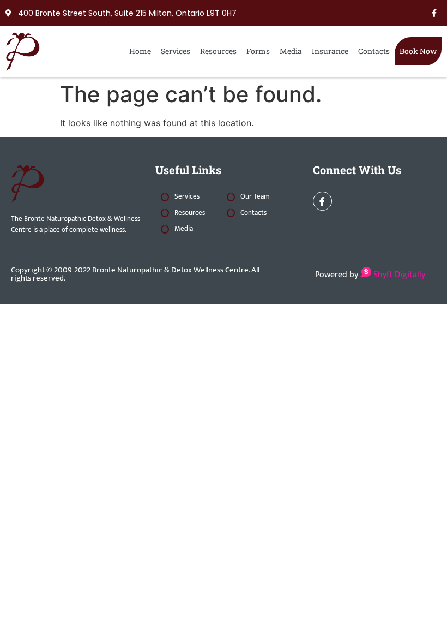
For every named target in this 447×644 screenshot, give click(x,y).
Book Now (418, 51)
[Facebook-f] (434, 13)
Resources (218, 51)
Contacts (374, 51)
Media (291, 51)
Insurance (330, 51)
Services (175, 51)
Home (140, 51)
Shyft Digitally (398, 274)
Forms (258, 51)
